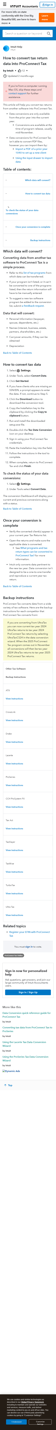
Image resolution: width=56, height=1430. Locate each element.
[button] (4, 4)
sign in (29, 946)
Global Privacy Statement (32, 1402)
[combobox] (27, 33)
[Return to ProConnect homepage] (24, 4)
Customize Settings (40, 1423)
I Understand (16, 1422)
